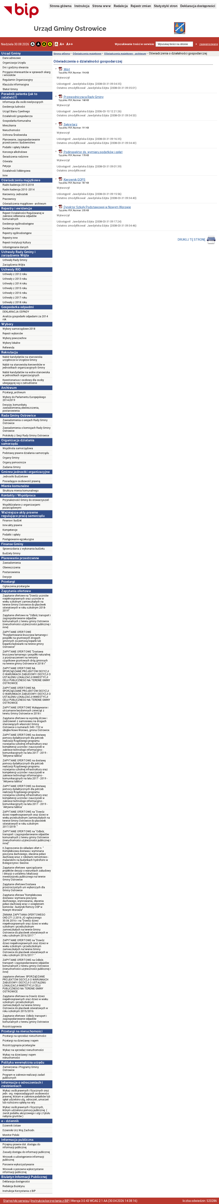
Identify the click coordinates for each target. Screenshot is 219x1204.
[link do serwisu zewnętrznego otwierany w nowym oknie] (21, 11)
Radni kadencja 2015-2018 (18, 184)
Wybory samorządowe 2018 (19, 328)
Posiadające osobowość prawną (21, 481)
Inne (5, 175)
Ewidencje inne (11, 228)
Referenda (8, 347)
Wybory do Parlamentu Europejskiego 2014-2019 (24, 399)
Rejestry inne (10, 237)
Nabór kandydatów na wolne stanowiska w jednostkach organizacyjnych (26, 374)
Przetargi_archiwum (14, 392)
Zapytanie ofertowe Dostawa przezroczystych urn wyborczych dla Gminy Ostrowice (24, 887)
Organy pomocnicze (14, 462)
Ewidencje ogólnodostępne (18, 223)
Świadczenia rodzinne (15, 156)
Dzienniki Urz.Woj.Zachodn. (19, 1130)
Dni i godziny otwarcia (15, 67)
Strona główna (60, 6)
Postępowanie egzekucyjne (18, 539)
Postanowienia (11, 572)
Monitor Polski (11, 1135)
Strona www (101, 6)
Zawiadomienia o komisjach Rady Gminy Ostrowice (26, 429)
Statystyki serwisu (16, 1201)
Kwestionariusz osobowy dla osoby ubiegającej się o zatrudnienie (23, 382)
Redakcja (121, 6)
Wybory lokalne (11, 342)
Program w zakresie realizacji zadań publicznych (24, 1076)
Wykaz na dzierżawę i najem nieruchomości (19, 1056)
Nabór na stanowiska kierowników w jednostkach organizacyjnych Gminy (24, 366)
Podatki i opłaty (11, 534)
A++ (69, 44)
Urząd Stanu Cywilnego (16, 111)
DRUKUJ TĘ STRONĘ (192, 239)
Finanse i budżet (12, 520)
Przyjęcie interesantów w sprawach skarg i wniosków (26, 74)
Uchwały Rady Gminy (15, 260)
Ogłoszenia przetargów (16, 586)
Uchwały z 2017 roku (15, 297)
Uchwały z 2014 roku (15, 283)
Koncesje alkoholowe (15, 152)
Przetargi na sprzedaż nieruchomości (24, 1035)
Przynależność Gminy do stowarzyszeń (26, 500)
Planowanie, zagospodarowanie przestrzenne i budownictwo (21, 141)
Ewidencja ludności (14, 106)
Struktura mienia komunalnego (20, 490)
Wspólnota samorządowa (18, 448)
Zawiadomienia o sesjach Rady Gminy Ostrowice (25, 422)
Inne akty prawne (12, 525)
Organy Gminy (11, 457)
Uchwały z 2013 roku (15, 278)
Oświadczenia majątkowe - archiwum (24, 203)
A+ (62, 44)
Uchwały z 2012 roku (15, 274)
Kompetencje (10, 529)
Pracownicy (9, 198)
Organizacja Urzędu (14, 62)
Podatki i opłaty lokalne (16, 147)
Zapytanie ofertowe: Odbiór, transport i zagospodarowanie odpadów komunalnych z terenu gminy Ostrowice (26, 1018)
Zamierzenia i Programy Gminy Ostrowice (21, 1069)
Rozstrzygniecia (12, 1026)
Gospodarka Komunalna (17, 120)
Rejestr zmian (141, 6)
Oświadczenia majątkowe (87, 53)
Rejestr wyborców (13, 333)
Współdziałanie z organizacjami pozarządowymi (21, 506)
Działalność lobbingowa (16, 170)
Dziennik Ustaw (12, 1125)
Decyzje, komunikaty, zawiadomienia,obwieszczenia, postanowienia (21, 407)
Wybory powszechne (14, 338)
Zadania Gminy (12, 467)
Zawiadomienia (12, 562)
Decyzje (7, 576)
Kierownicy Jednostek (15, 194)
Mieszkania (9, 125)
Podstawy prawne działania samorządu (26, 453)
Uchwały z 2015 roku (15, 288)
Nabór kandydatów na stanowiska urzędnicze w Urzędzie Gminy (22, 358)
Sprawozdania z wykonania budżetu (24, 548)
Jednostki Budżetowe (15, 476)
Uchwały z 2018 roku (15, 302)
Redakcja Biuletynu (14, 1186)
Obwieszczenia (11, 567)
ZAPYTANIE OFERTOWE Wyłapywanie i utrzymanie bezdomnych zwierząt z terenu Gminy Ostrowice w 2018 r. (25, 710)
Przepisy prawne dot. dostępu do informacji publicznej (21, 1146)
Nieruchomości (11, 130)
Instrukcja (81, 6)
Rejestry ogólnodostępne (17, 233)
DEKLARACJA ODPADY (16, 311)
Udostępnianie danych (15, 247)
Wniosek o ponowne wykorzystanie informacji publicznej (23, 1171)
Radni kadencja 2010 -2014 (18, 189)
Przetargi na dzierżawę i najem (20, 1040)
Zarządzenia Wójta (14, 264)
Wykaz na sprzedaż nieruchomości (23, 1050)
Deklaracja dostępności (197, 6)
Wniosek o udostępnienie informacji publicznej (23, 1158)
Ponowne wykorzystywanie (18, 1164)
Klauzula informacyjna (16, 84)
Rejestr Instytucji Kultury (17, 242)
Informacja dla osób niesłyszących (23, 102)
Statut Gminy (10, 89)
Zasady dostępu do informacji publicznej (26, 1152)
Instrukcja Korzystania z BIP (19, 1190)
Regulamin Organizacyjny (18, 79)
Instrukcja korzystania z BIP (50, 1201)
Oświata (7, 161)
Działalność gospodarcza (18, 116)
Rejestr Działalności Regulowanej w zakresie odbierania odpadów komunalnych (23, 216)
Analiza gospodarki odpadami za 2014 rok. (25, 318)
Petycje (7, 166)
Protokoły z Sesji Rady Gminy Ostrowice (26, 435)
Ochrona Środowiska (15, 134)
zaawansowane (208, 44)
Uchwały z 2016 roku (15, 292)
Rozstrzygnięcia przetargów (19, 1045)
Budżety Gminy (11, 553)
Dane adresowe (12, 58)
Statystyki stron (165, 6)
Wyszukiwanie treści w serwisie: (134, 44)
